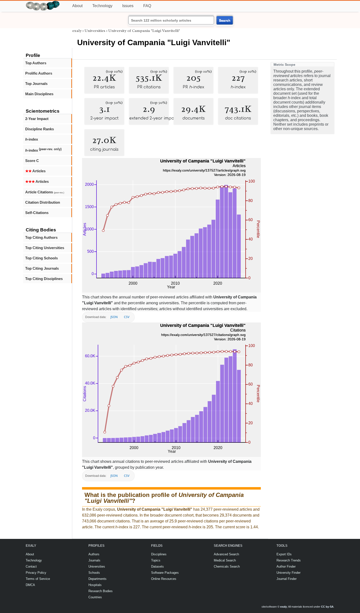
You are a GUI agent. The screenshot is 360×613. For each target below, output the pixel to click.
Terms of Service (38, 579)
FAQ (147, 6)
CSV (126, 317)
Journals (94, 560)
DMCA (30, 585)
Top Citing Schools (41, 258)
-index (31, 139)
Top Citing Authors (41, 237)
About (77, 6)
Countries (95, 597)
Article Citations (44, 192)
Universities (94, 30)
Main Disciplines (39, 94)
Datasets (157, 566)
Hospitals (95, 585)
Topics (155, 560)
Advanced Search (226, 554)
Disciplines (159, 554)
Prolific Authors (38, 73)
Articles (35, 171)
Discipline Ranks (39, 129)
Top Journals (36, 83)
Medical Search (225, 560)
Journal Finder (286, 579)
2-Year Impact (36, 119)
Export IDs (284, 554)
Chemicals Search (227, 566)
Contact (31, 566)
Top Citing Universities (44, 248)
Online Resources (163, 579)
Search (224, 20)
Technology (102, 6)
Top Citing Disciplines (44, 279)
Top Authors (35, 63)
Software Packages (165, 572)
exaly (77, 30)
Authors (93, 554)
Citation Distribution (42, 202)
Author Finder (286, 566)
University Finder (288, 572)
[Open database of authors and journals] (42, 3)
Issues (127, 6)
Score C (32, 161)
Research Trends (288, 560)
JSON (114, 317)
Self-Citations (36, 213)
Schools (94, 572)
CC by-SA (327, 606)
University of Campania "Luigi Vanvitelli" (144, 30)
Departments (97, 579)
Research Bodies (100, 591)
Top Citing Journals (42, 268)
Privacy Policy (36, 572)
